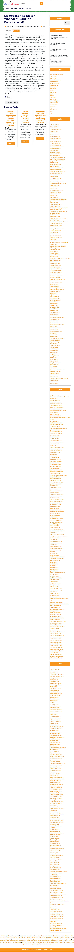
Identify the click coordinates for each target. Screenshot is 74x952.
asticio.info (53, 565)
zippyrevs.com (54, 166)
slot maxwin (6, 937)
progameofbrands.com (57, 161)
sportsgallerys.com (55, 505)
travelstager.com (55, 263)
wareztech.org (54, 438)
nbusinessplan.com (55, 138)
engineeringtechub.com (57, 512)
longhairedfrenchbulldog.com (58, 475)
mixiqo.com (53, 592)
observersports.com (56, 470)
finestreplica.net (55, 812)
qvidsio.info (53, 333)
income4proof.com (55, 695)
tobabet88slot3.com (56, 625)
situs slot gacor (43, 937)
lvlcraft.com (53, 746)
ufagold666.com (54, 857)
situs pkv (10, 936)
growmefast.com (55, 527)
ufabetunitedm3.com (56, 642)
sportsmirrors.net (55, 506)
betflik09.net (53, 700)
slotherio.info (54, 337)
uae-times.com (54, 124)
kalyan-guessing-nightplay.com (59, 208)
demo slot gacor (55, 101)
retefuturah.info (54, 817)
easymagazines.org (55, 583)
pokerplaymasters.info (56, 407)
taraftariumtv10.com (56, 272)
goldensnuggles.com (56, 449)
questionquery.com (55, 274)
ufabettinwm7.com (55, 639)
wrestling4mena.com (56, 223)
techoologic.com (55, 869)
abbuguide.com (54, 725)
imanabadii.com (54, 380)
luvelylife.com (54, 251)
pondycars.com (54, 866)
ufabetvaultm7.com (56, 793)
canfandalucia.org (55, 878)
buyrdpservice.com (55, 452)
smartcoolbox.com (55, 614)
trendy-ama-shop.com (57, 848)
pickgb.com (53, 545)
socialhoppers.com (55, 230)
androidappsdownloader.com (58, 211)
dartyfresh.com (54, 707)
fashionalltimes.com (56, 895)
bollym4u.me (54, 361)
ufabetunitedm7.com (56, 644)
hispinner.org (54, 203)
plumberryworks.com (56, 602)
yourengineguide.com (56, 880)
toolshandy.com (54, 262)
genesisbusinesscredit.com (58, 246)
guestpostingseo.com (56, 404)
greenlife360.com (55, 140)
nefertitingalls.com (55, 692)
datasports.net (54, 508)
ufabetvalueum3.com (56, 791)
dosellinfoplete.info (55, 328)
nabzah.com (53, 196)
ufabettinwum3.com (56, 640)
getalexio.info (54, 571)
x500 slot (67, 936)
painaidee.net (54, 485)
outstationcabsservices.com (58, 883)
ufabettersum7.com (56, 637)
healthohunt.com (55, 815)
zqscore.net (53, 562)
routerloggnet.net (55, 175)
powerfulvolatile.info (56, 331)
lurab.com (53, 922)
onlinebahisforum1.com (56, 676)
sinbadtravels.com (55, 435)
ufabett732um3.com (56, 826)
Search (60, 18)
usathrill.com (54, 875)
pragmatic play (69, 937)
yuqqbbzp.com (54, 760)
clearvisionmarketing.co (57, 833)
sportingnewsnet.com (56, 494)
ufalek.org (53, 532)
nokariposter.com (55, 206)
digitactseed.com (55, 744)
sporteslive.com (54, 498)
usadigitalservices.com (56, 229)
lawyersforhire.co (55, 477)
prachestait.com (55, 298)
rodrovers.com (54, 751)
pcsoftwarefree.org (55, 711)
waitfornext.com (55, 831)
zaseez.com (53, 687)
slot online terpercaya (56, 75)
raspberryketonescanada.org (58, 871)
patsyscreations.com (56, 694)
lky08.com (53, 239)
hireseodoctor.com (55, 770)
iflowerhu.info (54, 377)
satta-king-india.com (56, 754)
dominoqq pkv (31, 944)
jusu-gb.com (53, 398)
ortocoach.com (54, 595)
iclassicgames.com (55, 465)
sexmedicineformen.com (57, 609)
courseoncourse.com (56, 409)
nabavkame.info (54, 373)
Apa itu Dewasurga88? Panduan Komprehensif (58, 49)
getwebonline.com (55, 236)
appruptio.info (54, 384)
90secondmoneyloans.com (58, 747)
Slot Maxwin (29, 8)
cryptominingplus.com (56, 471)
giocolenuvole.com (55, 716)
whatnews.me (54, 836)
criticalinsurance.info (56, 204)
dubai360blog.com (55, 524)
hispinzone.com (54, 180)
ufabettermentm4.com (57, 635)
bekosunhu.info (54, 323)
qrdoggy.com (54, 539)
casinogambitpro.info (56, 405)
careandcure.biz (54, 579)
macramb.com (54, 253)
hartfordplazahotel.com (57, 370)
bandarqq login (14, 940)
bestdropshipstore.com (57, 737)
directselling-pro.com (56, 918)
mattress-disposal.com (57, 534)
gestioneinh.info (54, 841)
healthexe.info (54, 303)
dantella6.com (54, 176)
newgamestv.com (55, 503)
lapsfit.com (53, 772)
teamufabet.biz (54, 150)
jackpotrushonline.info (56, 424)
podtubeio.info (54, 330)
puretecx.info (54, 305)
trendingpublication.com (57, 632)
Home (7, 8)
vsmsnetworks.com (55, 129)
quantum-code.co (55, 835)
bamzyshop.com (55, 864)
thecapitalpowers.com (56, 623)
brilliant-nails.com (55, 277)
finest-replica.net (55, 840)
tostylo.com (53, 456)
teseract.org (53, 847)
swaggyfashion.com (55, 270)
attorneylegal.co (55, 515)
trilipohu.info (53, 382)
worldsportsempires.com (57, 557)
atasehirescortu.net (55, 510)
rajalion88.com (54, 681)
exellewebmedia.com (56, 431)
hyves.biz (52, 354)
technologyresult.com (56, 727)
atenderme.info (54, 319)
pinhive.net (53, 357)
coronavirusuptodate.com (57, 763)
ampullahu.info (54, 314)
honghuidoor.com (55, 185)
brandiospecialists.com (56, 190)
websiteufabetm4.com (56, 801)
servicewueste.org (55, 164)
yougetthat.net (54, 458)
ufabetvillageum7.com (56, 794)
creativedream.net (55, 232)
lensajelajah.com (55, 699)
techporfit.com (54, 135)
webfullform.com (55, 152)
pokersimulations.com (56, 777)
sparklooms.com (55, 619)
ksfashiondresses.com (56, 548)
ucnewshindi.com (55, 426)
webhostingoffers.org (56, 728)
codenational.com (55, 913)
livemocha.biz (54, 350)
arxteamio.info (54, 569)
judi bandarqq (54, 85)
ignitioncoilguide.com (56, 923)
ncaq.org (52, 702)
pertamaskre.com (55, 416)
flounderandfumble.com (57, 814)
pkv (51, 94)
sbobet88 (62, 942)
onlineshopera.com (55, 706)
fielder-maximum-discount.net (59, 243)
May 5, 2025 (10, 26)
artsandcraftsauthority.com (58, 929)
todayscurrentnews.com (57, 626)
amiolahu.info (54, 310)
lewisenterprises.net (56, 709)
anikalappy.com (54, 805)
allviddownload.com (55, 154)
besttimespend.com (56, 578)
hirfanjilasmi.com (55, 585)
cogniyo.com (54, 581)
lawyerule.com (54, 286)
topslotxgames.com (56, 173)
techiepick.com (54, 862)
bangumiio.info (54, 321)
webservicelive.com (55, 930)
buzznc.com (53, 906)
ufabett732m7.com (55, 850)
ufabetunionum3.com (56, 789)
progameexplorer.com (56, 915)
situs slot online (59, 936)
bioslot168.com (54, 927)
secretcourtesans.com (56, 674)
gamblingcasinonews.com (57, 157)
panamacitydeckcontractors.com (60, 258)
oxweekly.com (54, 256)
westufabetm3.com (55, 654)
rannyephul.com (55, 267)
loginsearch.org (54, 342)
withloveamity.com (55, 720)
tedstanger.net (54, 824)
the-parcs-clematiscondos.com (59, 397)
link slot (52, 90)
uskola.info (53, 828)
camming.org (54, 680)
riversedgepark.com (56, 685)
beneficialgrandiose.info (57, 324)
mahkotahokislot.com (56, 529)
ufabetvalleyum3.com (56, 651)
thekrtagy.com (54, 885)
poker (52, 95)
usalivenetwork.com (56, 423)
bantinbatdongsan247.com (58, 411)
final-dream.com (55, 838)
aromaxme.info (54, 316)
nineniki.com (53, 189)
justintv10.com (54, 284)
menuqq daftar (58, 939)
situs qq (21, 940)
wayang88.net (54, 800)
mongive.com (54, 197)
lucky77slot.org (54, 525)
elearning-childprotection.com (59, 222)
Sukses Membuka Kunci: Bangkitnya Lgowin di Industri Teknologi (25, 117)
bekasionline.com (55, 136)
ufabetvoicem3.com (56, 796)
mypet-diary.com (55, 255)
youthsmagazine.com (56, 484)
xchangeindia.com (55, 887)
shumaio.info (53, 335)
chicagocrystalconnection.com (59, 378)
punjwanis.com (54, 395)
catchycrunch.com (55, 688)
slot (9, 97)
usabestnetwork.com (56, 440)
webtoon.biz (53, 489)
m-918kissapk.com (55, 371)
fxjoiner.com (53, 908)
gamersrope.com (55, 430)
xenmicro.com (54, 704)
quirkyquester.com (55, 607)
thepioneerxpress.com (56, 147)
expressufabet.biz (55, 143)
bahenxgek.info (54, 414)
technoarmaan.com (56, 899)
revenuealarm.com (55, 920)
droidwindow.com (55, 854)
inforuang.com (54, 248)
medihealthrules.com (56, 873)
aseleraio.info (54, 564)
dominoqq (53, 78)
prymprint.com (54, 574)
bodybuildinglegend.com (57, 276)
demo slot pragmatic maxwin (56, 937)
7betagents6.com (55, 761)
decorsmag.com (55, 156)
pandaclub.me (54, 364)
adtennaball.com (55, 194)
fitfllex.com (53, 244)
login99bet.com (54, 673)
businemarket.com (55, 478)
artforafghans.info (55, 300)
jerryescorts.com (55, 513)
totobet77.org (54, 630)
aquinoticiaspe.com (55, 473)
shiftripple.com (54, 611)
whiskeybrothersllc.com (57, 656)
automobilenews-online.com (58, 894)
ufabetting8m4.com (56, 788)
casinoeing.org (54, 349)
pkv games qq (60, 940)
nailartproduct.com (55, 742)
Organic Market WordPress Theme (32, 949)
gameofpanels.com (55, 209)
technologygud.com (56, 541)
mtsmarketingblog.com (57, 290)
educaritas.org (54, 697)
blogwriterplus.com (55, 402)
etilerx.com (53, 810)
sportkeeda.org (54, 576)
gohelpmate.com (55, 216)
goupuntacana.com (55, 683)
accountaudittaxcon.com (57, 572)
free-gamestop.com (56, 433)
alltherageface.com (56, 911)
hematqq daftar (4, 940)
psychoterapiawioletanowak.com (59, 604)
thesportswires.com (56, 491)
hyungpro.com (54, 492)
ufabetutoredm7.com (56, 649)
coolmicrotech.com (55, 888)
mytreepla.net (54, 775)
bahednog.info (54, 412)
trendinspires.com (55, 265)
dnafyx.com (53, 714)
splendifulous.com (55, 782)
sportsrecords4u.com (56, 784)
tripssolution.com (55, 753)
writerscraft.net (54, 220)
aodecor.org (53, 344)
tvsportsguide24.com (56, 520)
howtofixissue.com (55, 149)
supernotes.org (54, 555)
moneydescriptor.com (56, 482)
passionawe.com (55, 597)
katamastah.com (55, 560)
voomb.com (53, 517)
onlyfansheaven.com (56, 237)
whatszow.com (54, 730)
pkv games (53, 92)
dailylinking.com (54, 713)
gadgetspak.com (55, 767)
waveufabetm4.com (56, 798)
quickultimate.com (55, 606)
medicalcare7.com (55, 192)
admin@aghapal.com (33, 26)
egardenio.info (54, 567)
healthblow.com (54, 215)
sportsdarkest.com (55, 487)
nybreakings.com (55, 882)
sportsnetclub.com (55, 459)
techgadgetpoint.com (56, 518)
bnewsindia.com (54, 861)
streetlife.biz (53, 352)
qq (51, 108)
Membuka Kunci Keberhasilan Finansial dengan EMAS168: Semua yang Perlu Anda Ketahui (11, 119)
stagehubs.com (54, 669)
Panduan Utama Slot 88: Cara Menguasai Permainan (57, 61)
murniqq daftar (67, 939)
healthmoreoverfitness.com (58, 171)
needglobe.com (54, 593)
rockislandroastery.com (57, 916)
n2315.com (53, 234)
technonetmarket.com (56, 822)
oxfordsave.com (54, 463)
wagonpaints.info (55, 829)
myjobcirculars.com (55, 169)
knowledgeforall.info (56, 225)
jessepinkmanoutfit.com (57, 442)
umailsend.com (54, 444)
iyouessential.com (55, 718)
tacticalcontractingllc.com (58, 621)
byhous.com (53, 368)
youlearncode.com (55, 721)
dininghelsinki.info (55, 807)
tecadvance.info (54, 307)
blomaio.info (53, 326)
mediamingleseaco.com (57, 288)
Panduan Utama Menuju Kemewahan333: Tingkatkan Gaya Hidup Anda (58, 37)
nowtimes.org (54, 347)
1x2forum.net (53, 671)
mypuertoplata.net (55, 145)
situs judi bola (54, 942)
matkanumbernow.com (57, 168)
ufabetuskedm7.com (56, 646)
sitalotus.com (54, 553)
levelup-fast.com (55, 774)
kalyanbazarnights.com (57, 182)
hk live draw (53, 104)
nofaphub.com (54, 690)
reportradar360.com (56, 269)
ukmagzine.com (54, 437)
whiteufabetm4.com (56, 803)
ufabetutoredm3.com (56, 647)
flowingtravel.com (55, 187)
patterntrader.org (55, 550)
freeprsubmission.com (56, 855)
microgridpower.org (56, 590)
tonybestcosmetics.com (57, 904)
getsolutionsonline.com (56, 201)
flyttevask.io (53, 366)
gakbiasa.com (54, 375)
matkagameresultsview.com (58, 199)
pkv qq (10, 942)
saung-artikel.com (55, 466)
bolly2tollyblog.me (55, 363)
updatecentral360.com (56, 559)
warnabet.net (54, 359)
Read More (10, 143)
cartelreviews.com (55, 739)
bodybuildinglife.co (55, 538)
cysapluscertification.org (57, 338)
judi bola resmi (54, 82)
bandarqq (53, 89)
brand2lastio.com (55, 227)
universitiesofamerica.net (57, 159)
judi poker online (54, 83)
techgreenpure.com (56, 735)
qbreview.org (54, 162)
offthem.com (54, 131)
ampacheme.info (55, 312)
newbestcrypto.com (56, 461)
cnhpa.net (53, 552)
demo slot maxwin (55, 80)
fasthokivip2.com (55, 468)
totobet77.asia (54, 628)
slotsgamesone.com (56, 178)
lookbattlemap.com (56, 451)
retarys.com (53, 445)
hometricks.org (54, 586)
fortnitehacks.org (55, 340)
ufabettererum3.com (56, 633)
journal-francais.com (56, 283)
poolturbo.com (54, 297)
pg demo (52, 106)
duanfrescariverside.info (57, 808)
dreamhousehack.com (56, 890)
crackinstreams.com (56, 765)
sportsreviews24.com (56, 522)
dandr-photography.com (57, 279)
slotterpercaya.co (55, 612)
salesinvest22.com (55, 845)
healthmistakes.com (56, 546)
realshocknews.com (56, 543)
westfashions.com (55, 260)
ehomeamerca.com (56, 732)
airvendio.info (54, 302)
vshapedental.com (55, 876)
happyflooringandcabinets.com (59, 536)
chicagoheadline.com (56, 678)
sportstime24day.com (56, 496)
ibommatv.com (54, 133)
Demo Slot (21, 8)
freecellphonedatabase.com (58, 428)
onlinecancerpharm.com (57, 531)
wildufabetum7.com (56, 658)
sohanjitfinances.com (56, 616)
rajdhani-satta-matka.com (58, 218)
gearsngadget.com (55, 768)
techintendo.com (55, 734)
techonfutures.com (55, 868)
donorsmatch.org (55, 345)
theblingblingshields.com (57, 499)
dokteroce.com (54, 281)
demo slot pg (54, 102)
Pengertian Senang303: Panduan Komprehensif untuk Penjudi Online (59, 55)
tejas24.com (53, 295)
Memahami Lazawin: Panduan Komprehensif (57, 43)
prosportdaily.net (55, 843)
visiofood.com (54, 852)
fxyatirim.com (54, 723)
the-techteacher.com (56, 892)
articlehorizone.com (56, 758)
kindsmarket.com (55, 250)
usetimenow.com (55, 213)
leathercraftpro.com (56, 588)
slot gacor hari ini (15, 937)
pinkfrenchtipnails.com (56, 501)
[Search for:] (30, 3)
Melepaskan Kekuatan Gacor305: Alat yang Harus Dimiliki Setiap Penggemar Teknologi (40, 117)
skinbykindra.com (55, 909)
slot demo (53, 99)
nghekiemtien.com (55, 291)
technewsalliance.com (56, 821)
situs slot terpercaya (46, 936)
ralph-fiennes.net (55, 241)
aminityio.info (54, 309)
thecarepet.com (55, 400)
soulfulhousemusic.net (56, 618)
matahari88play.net (56, 480)
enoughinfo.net (54, 356)
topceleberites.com (56, 786)
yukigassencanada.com (57, 756)
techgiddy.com (54, 421)
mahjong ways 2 (6, 939)
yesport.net (53, 454)
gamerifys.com (54, 126)
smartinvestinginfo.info (56, 819)
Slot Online (14, 8)
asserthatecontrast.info (57, 317)
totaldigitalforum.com (56, 897)
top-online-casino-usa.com (58, 183)
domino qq (53, 76)
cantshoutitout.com (55, 142)
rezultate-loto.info (55, 781)
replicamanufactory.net (57, 779)
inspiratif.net (53, 128)
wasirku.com (53, 293)
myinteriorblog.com (55, 859)
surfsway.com (54, 741)
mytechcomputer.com (56, 925)
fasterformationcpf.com (57, 447)
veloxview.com (54, 653)
